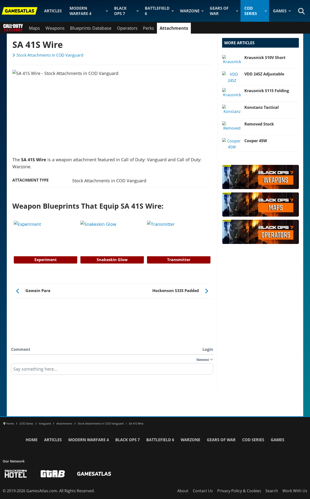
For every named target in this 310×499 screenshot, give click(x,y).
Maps (34, 28)
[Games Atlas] (20, 11)
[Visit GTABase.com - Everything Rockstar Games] (53, 473)
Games (280, 11)
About (182, 490)
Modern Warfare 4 (80, 11)
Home (32, 439)
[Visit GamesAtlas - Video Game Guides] (94, 473)
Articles (53, 11)
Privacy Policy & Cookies (239, 490)
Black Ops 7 (120, 11)
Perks (148, 28)
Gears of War (219, 11)
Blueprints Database (90, 28)
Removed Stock (259, 124)
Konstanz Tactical (261, 107)
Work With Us (294, 490)
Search (271, 490)
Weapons (55, 28)
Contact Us (203, 490)
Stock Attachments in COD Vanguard (49, 55)
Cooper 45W (255, 140)
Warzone (190, 11)
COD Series (250, 11)
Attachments (174, 28)
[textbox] (112, 370)
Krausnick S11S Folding (266, 90)
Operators (127, 28)
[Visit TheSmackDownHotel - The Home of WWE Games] (16, 473)
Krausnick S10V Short (265, 57)
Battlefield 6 (157, 11)
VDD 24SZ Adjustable (264, 74)
